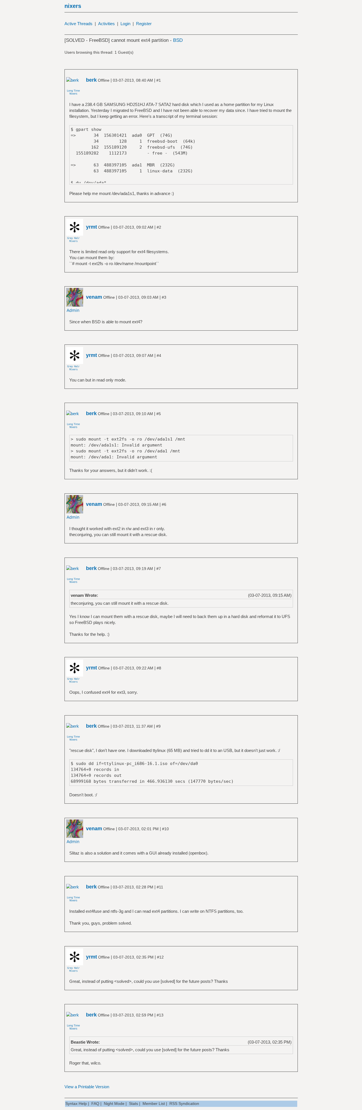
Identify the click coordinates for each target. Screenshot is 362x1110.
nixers (72, 6)
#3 (164, 297)
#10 (165, 829)
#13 (160, 1015)
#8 (159, 668)
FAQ (95, 1103)
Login (125, 23)
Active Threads (78, 23)
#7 (158, 568)
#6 (164, 504)
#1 (158, 80)
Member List (154, 1103)
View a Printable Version (86, 1086)
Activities (106, 23)
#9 (158, 726)
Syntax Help (76, 1103)
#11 (160, 887)
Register (144, 23)
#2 (159, 227)
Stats (133, 1103)
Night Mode (114, 1103)
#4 (159, 355)
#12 (160, 957)
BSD (178, 40)
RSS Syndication (184, 1103)
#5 (158, 413)
